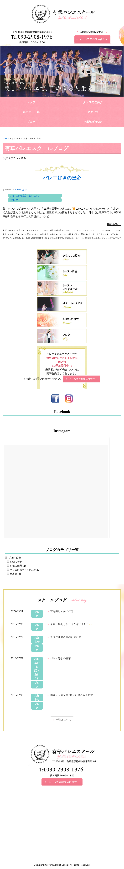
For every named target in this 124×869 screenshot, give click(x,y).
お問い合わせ (93, 122)
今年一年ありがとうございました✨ (71, 624)
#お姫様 (57, 230)
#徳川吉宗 (58, 238)
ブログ (31, 122)
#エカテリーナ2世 (45, 230)
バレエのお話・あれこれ (24, 195)
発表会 (13, 573)
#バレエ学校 (50, 234)
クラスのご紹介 (93, 102)
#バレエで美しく (10, 234)
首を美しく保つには (61, 611)
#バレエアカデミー (95, 230)
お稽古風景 (16, 565)
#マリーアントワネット (96, 234)
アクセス (93, 112)
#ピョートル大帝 (63, 234)
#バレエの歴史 (24, 234)
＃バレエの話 (38, 234)
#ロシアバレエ (113, 234)
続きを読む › (114, 224)
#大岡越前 (49, 238)
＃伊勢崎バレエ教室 (21, 238)
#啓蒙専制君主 (37, 238)
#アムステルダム (28, 230)
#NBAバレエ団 (14, 230)
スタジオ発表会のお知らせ (65, 637)
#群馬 (96, 238)
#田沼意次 (89, 238)
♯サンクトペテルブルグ (110, 238)
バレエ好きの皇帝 (62, 177)
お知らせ (15, 561)
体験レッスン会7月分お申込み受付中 (71, 695)
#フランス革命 (78, 234)
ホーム (6, 138)
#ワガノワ (7, 238)
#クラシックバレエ (70, 230)
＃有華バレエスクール (74, 238)
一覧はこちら (63, 719)
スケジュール (31, 112)
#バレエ (82, 230)
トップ (31, 102)
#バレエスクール (112, 230)
